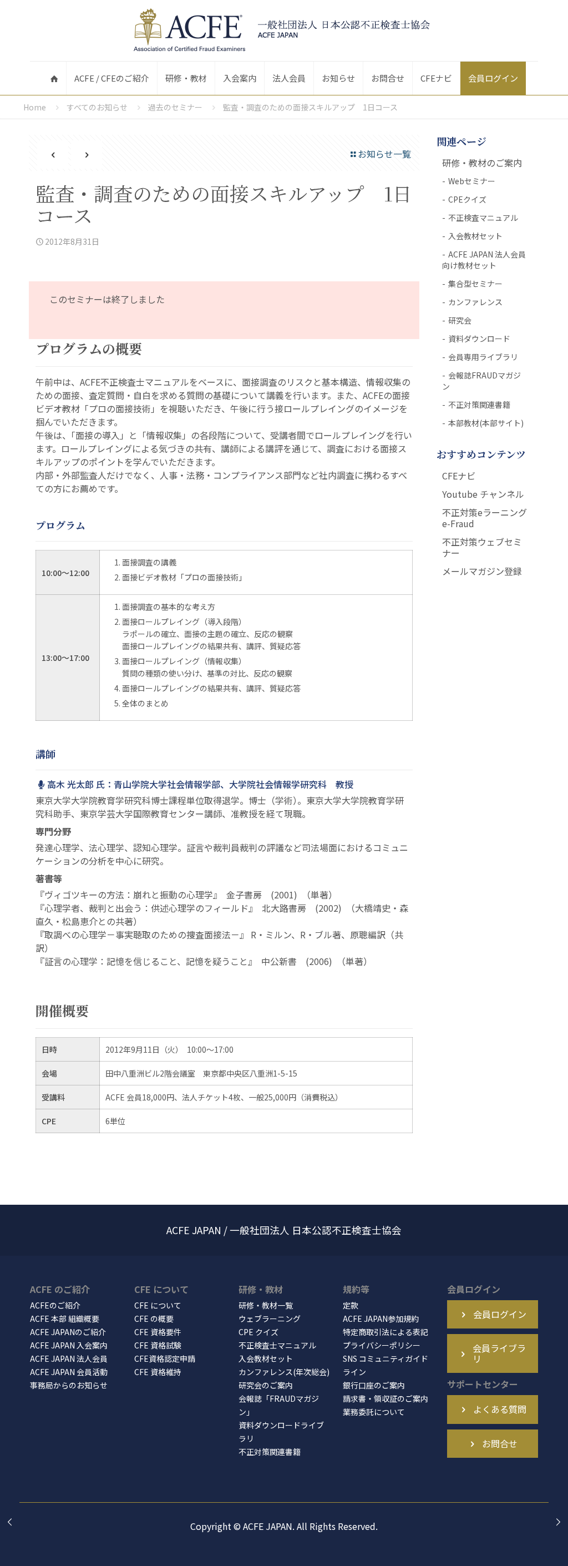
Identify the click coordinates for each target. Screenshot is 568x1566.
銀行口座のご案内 (374, 1385)
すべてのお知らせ (97, 107)
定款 (350, 1305)
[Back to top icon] (514, 1543)
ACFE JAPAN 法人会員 (69, 1358)
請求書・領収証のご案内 (385, 1398)
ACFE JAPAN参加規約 (381, 1318)
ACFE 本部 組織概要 (64, 1318)
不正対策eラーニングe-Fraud (484, 518)
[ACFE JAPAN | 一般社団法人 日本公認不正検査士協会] (284, 30)
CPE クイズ (258, 1331)
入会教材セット (475, 235)
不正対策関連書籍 (479, 404)
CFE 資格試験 (157, 1345)
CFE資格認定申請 (164, 1358)
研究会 (459, 320)
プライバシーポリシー (381, 1345)
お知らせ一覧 (384, 153)
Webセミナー (471, 180)
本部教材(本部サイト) (486, 422)
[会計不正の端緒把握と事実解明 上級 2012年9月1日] (558, 1521)
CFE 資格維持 (157, 1371)
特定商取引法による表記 (385, 1331)
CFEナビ (458, 475)
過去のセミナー (175, 107)
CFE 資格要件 (157, 1331)
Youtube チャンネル (483, 494)
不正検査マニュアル (483, 217)
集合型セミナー (475, 283)
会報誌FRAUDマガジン (481, 381)
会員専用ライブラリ (483, 356)
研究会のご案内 (266, 1385)
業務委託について (374, 1411)
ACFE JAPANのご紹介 (68, 1331)
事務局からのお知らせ (69, 1385)
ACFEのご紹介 (55, 1305)
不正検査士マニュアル (277, 1345)
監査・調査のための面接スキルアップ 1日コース (310, 107)
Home (34, 107)
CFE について (157, 1305)
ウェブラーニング (270, 1318)
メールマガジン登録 (482, 571)
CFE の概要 (154, 1318)
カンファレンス (475, 301)
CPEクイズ (467, 199)
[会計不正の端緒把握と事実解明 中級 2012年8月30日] (9, 1521)
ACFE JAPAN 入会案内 (69, 1345)
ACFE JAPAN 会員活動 (69, 1371)
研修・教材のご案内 (482, 162)
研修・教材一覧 (266, 1305)
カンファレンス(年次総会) (284, 1371)
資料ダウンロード (479, 338)
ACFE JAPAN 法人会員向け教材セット (484, 260)
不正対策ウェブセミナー (482, 547)
